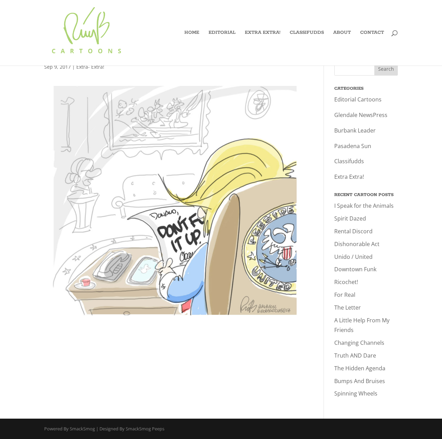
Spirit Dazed (350, 218)
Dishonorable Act (356, 244)
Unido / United (353, 257)
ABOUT (342, 33)
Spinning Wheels (355, 393)
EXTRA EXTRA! (262, 33)
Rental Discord (353, 231)
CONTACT (372, 33)
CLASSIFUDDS (307, 33)
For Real (344, 295)
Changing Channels (359, 343)
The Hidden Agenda (359, 368)
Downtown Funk (355, 269)
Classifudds (349, 161)
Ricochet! (346, 282)
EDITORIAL (222, 33)
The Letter (347, 307)
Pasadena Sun (352, 146)
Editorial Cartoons (358, 99)
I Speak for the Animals (364, 205)
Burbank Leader (355, 130)
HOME (191, 33)
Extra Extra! (349, 177)
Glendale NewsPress (360, 115)
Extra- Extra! (90, 67)
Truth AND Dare (355, 355)
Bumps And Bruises (359, 381)
